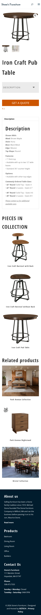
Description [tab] (9, 119)
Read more (9, 522)
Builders (7, 556)
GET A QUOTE (20, 103)
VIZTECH (22, 608)
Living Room (9, 546)
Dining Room (9, 541)
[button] (35, 15)
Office (6, 551)
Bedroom (8, 536)
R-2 (3, 108)
